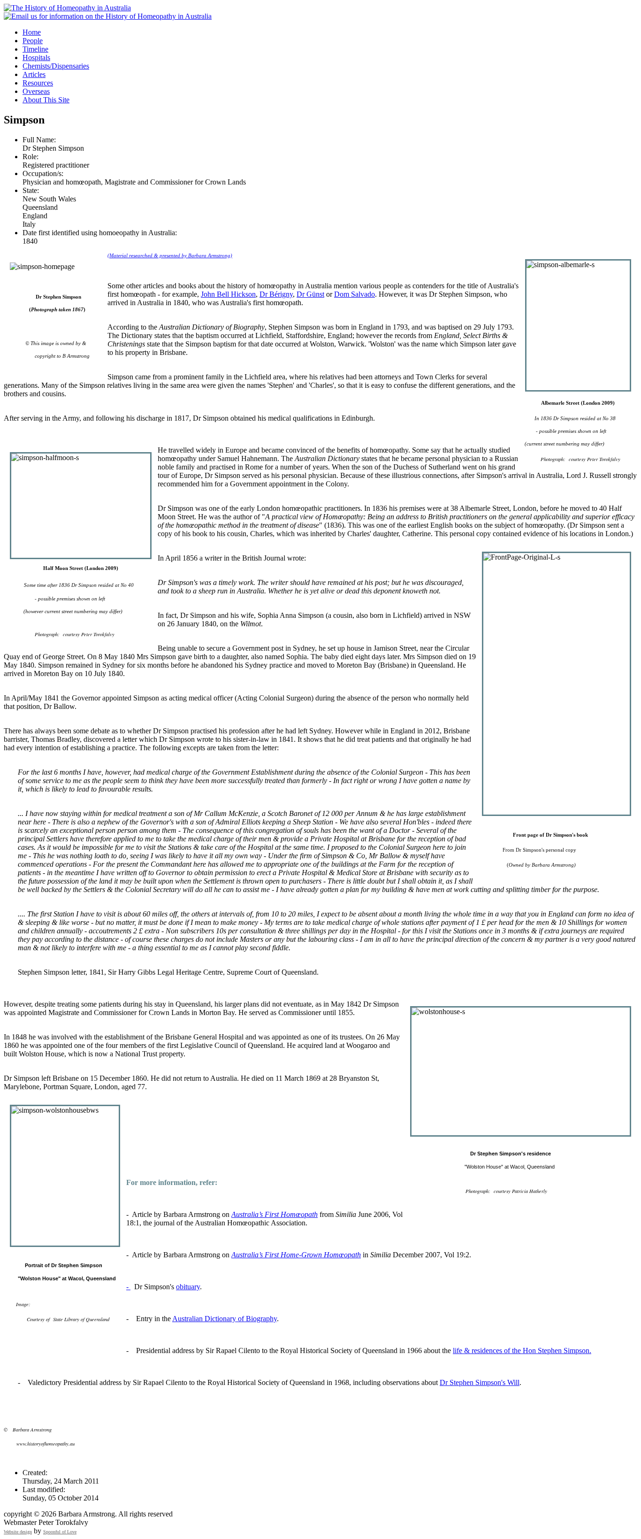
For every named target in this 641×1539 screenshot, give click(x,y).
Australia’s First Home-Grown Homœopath (296, 1255)
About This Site (46, 100)
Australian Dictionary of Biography (224, 1319)
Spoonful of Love (59, 1531)
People (33, 41)
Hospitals (36, 58)
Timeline (35, 49)
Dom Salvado (354, 294)
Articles (34, 74)
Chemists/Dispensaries (56, 66)
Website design (18, 1531)
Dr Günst (310, 294)
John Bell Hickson (228, 294)
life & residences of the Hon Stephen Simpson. (522, 1350)
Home (32, 32)
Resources (38, 83)
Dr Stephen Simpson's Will (479, 1382)
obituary (188, 1287)
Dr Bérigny (276, 294)
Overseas (36, 91)
